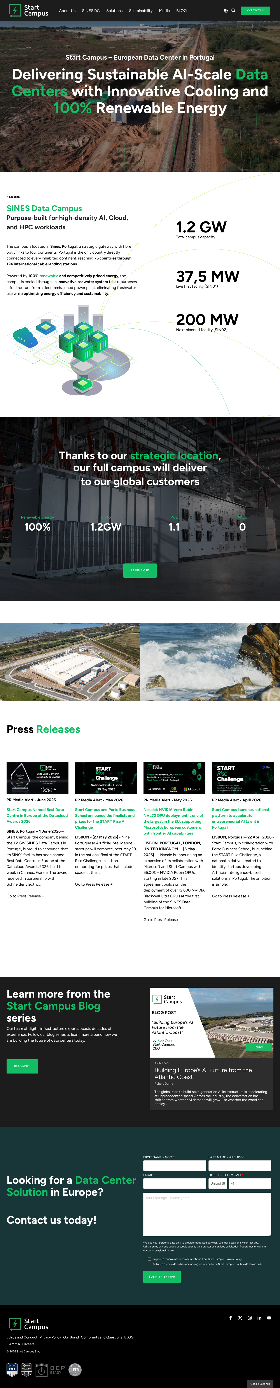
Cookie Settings (260, 1383)
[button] (231, 1318)
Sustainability (140, 10)
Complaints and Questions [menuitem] (101, 1337)
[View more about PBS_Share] (243, 778)
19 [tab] (204, 965)
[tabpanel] (37, 857)
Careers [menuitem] (28, 1344)
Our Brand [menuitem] (71, 1337)
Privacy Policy (234, 1259)
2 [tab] (56, 965)
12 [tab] (143, 965)
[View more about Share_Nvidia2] (174, 778)
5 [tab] (82, 965)
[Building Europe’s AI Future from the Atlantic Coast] (211, 1023)
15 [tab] (169, 965)
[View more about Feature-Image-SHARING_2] (37, 778)
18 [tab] (196, 965)
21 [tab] (222, 965)
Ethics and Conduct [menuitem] (22, 1337)
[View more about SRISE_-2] (106, 778)
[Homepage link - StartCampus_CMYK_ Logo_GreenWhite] (28, 1330)
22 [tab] (231, 965)
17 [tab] (187, 965)
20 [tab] (213, 965)
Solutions (114, 10)
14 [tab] (161, 965)
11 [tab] (134, 965)
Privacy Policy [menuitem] (50, 1337)
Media (164, 10)
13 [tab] (152, 965)
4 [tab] (73, 965)
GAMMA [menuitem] (13, 1344)
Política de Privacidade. (249, 1264)
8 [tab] (108, 965)
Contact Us (255, 10)
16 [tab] (178, 965)
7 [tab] (99, 965)
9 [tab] (117, 965)
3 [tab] (64, 965)
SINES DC (91, 10)
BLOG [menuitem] (128, 1337)
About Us (67, 10)
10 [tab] (126, 965)
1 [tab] (47, 965)
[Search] (233, 11)
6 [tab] (91, 965)
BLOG (181, 10)
